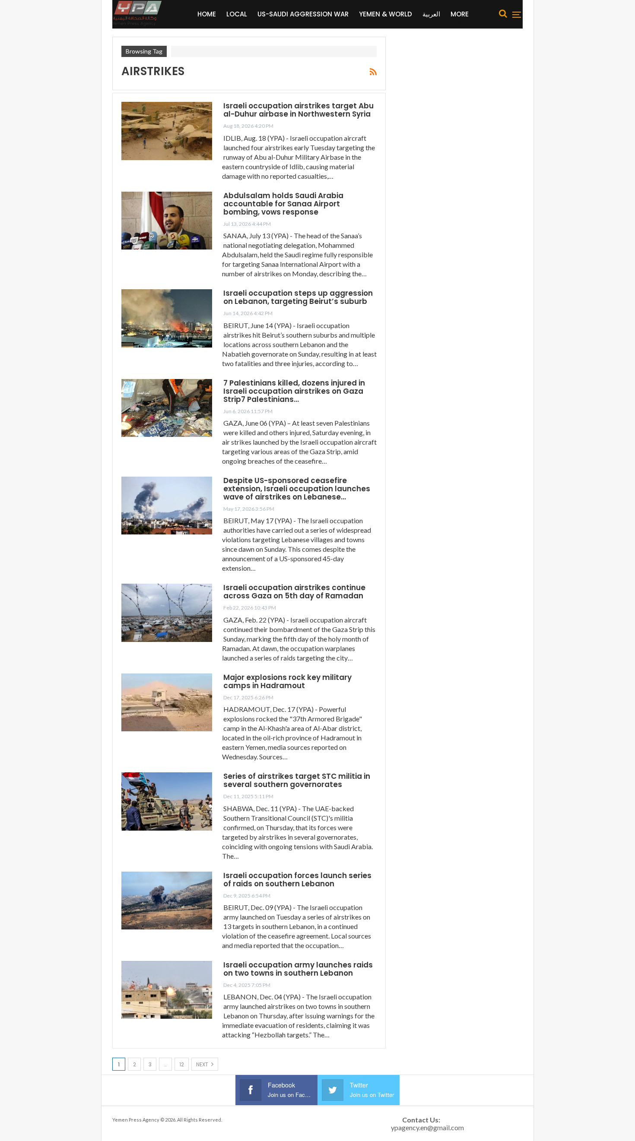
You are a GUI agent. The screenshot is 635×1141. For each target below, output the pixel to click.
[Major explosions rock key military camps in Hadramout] (166, 702)
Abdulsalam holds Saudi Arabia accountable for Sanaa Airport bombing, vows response (283, 203)
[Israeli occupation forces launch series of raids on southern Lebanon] (166, 900)
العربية (431, 14)
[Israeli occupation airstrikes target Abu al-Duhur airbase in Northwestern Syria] (166, 131)
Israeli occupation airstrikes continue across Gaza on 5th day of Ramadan (294, 591)
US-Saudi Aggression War (303, 14)
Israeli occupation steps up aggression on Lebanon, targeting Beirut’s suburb (298, 297)
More (460, 14)
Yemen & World (385, 14)
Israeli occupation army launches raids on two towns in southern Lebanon (298, 969)
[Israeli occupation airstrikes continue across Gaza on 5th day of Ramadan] (166, 613)
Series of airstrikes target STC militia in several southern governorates (296, 780)
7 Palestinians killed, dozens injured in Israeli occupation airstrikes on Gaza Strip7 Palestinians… (294, 391)
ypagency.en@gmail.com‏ (427, 1127)
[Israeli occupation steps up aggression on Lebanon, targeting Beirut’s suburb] (166, 318)
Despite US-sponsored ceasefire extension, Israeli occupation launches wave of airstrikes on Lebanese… (296, 488)
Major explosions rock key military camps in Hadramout (287, 681)
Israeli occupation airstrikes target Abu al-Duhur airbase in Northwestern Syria (298, 110)
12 (181, 1064)
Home (206, 14)
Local (236, 14)
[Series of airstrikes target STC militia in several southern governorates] (166, 801)
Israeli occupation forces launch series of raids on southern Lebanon (297, 879)
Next (203, 1064)
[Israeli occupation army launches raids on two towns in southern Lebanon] (166, 990)
